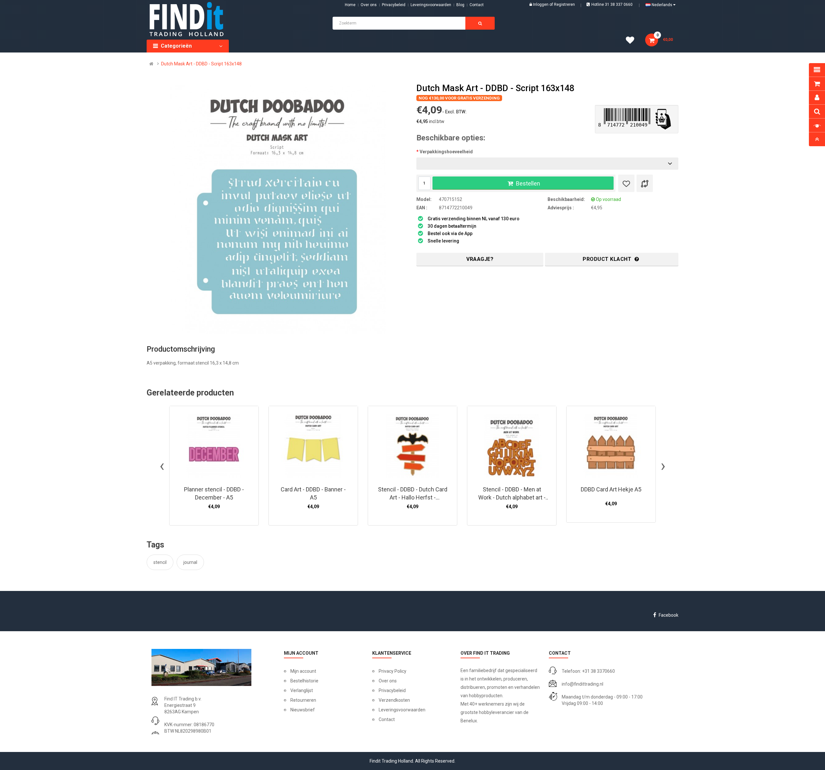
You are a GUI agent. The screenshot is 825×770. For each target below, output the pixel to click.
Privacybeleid (393, 5)
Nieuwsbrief (302, 709)
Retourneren (303, 700)
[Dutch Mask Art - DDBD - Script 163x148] (278, 209)
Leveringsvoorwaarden (431, 5)
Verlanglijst (301, 690)
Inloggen (541, 4)
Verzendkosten (394, 700)
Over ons (369, 5)
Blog (460, 5)
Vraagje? (479, 259)
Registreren (564, 4)
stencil (160, 562)
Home (350, 5)
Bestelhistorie (304, 680)
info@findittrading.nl (582, 684)
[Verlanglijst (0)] (632, 41)
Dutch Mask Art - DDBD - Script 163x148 (201, 64)
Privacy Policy (392, 671)
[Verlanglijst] (626, 183)
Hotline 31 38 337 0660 (612, 4)
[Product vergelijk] (644, 183)
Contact (387, 719)
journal (190, 562)
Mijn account (303, 671)
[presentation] (162, 465)
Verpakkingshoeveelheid (446, 151)
